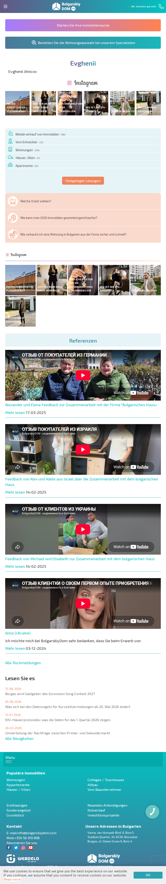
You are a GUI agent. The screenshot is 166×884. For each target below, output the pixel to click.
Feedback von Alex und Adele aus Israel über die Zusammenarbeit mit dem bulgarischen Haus (81, 482)
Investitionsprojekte (103, 815)
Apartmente (27, 166)
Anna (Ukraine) (18, 633)
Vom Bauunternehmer (105, 789)
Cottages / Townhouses (106, 780)
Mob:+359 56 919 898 (23, 838)
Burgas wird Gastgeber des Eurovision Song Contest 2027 (50, 694)
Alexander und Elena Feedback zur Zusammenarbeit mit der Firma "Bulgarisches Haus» (81, 404)
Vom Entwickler (29, 142)
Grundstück (15, 815)
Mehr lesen (15, 412)
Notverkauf (96, 810)
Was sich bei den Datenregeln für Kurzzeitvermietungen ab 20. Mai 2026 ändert (67, 707)
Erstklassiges (16, 805)
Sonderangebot (18, 810)
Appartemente (18, 785)
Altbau (93, 785)
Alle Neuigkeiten (19, 738)
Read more (12, 879)
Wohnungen (28, 150)
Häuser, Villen (28, 158)
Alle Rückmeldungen (23, 662)
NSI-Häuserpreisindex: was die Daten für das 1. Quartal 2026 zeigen (57, 720)
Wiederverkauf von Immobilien (40, 134)
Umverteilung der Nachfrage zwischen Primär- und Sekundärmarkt (57, 733)
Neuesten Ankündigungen (107, 805)
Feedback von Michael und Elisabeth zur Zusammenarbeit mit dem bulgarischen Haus (80, 558)
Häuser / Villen (18, 789)
